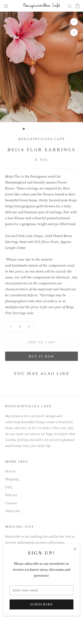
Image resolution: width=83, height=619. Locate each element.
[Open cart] (77, 6)
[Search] (70, 6)
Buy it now (41, 356)
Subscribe (41, 604)
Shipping (12, 479)
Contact (11, 503)
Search (10, 471)
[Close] (75, 548)
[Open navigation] (6, 6)
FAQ (8, 487)
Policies (11, 495)
